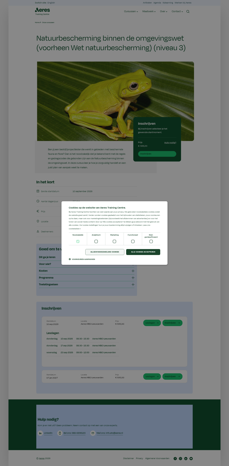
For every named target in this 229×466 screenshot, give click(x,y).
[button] (82, 259)
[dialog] (114, 233)
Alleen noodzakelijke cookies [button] (105, 252)
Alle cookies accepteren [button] (143, 252)
